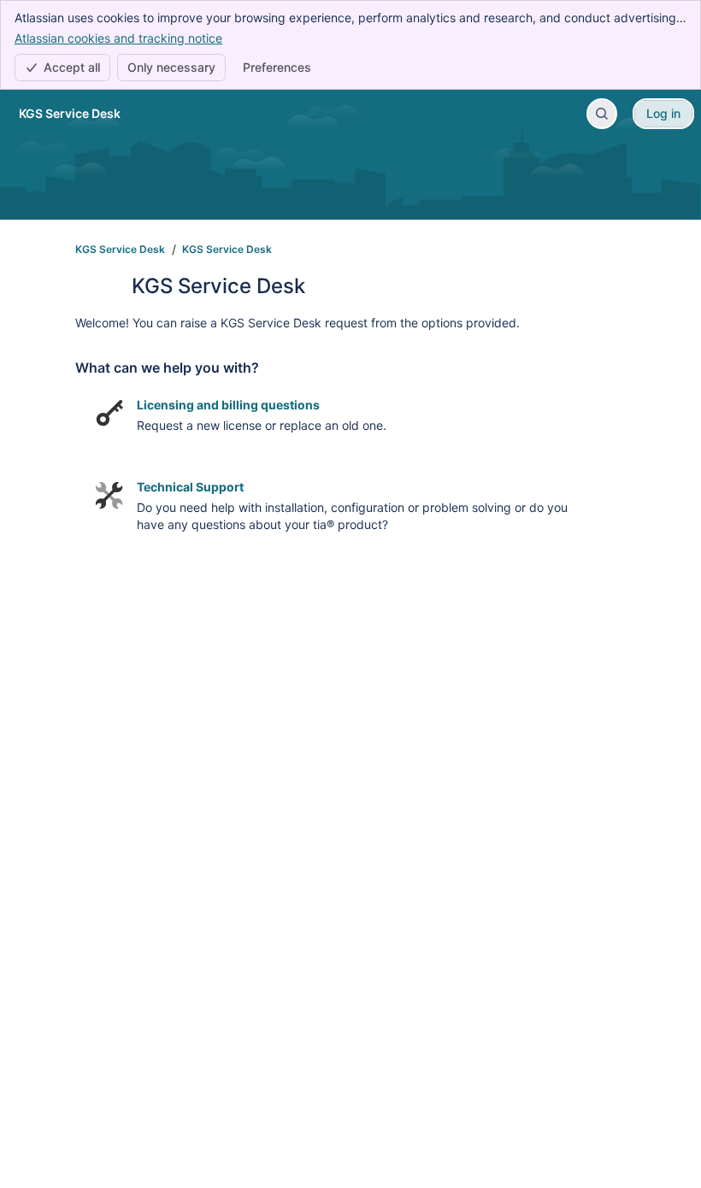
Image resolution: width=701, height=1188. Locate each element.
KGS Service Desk (120, 249)
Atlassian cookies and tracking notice (118, 38)
